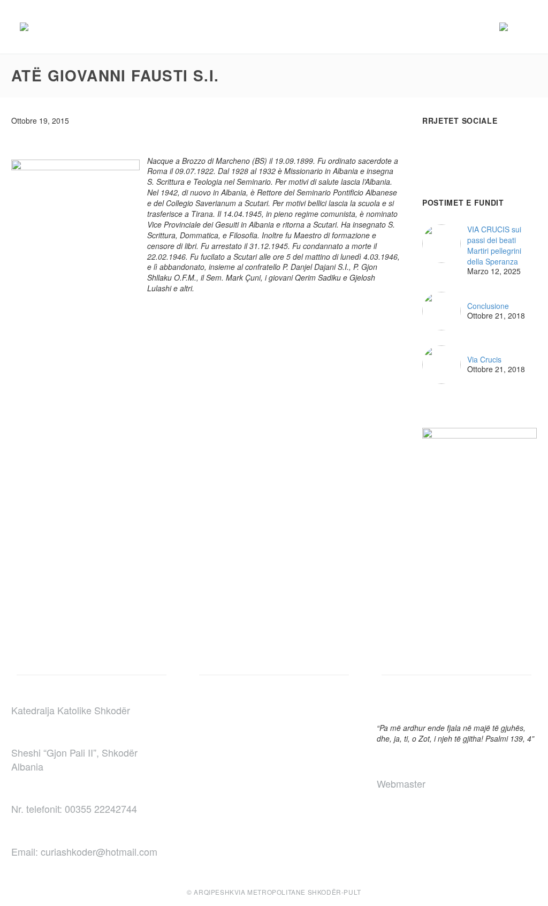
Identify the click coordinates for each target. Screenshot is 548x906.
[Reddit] (234, 330)
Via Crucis (484, 359)
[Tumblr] (202, 330)
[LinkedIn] (218, 330)
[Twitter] (170, 330)
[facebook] (428, 151)
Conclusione (488, 306)
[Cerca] (528, 27)
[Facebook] (154, 330)
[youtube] (468, 151)
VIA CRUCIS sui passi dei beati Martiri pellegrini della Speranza (494, 245)
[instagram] (448, 151)
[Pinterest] (186, 330)
